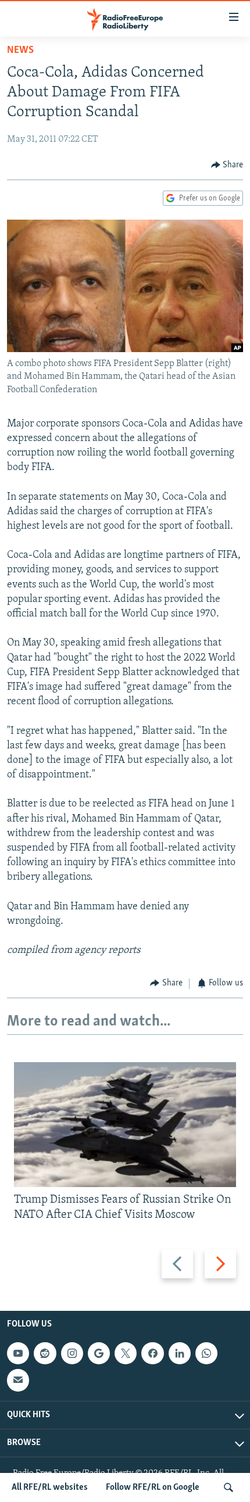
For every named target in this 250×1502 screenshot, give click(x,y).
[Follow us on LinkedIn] (180, 1353)
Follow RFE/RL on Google (152, 1487)
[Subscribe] (18, 1381)
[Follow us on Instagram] (72, 1353)
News (20, 50)
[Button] (227, 165)
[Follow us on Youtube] (18, 1353)
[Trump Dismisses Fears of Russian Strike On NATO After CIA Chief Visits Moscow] (125, 1124)
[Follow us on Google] (99, 1353)
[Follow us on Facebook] (152, 1353)
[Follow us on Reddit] (45, 1353)
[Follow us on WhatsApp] (206, 1353)
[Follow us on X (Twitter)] (126, 1353)
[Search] (228, 1487)
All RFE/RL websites (50, 1487)
